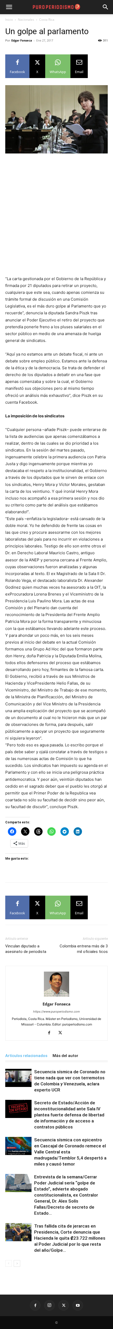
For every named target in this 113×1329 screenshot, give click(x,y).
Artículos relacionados (26, 1055)
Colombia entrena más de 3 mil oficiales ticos (84, 949)
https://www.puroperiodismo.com (56, 1011)
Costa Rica (46, 19)
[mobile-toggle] (9, 7)
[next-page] (17, 1263)
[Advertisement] (56, 216)
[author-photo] (56, 996)
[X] (62, 1033)
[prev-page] (8, 1263)
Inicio (9, 19)
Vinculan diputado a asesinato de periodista (25, 949)
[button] (105, 7)
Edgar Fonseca (21, 40)
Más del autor (65, 1055)
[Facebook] (51, 1033)
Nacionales (26, 19)
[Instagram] (49, 1305)
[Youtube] (78, 1305)
